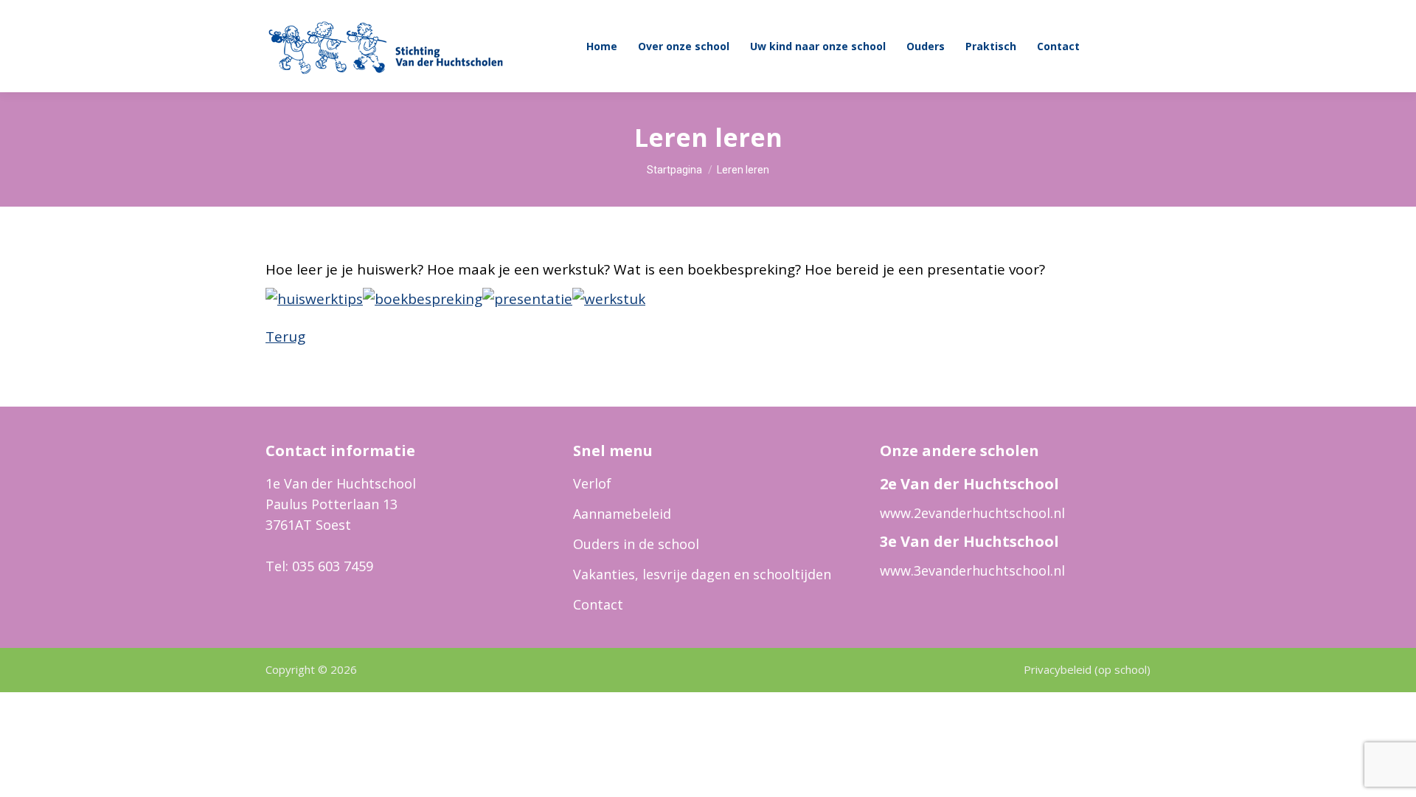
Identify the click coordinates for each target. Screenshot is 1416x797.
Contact (598, 604)
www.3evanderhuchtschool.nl (972, 570)
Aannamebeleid (622, 513)
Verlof (592, 483)
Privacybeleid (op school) (1087, 669)
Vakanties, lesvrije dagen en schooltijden (702, 574)
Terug (285, 336)
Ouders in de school (636, 544)
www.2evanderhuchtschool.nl (972, 513)
